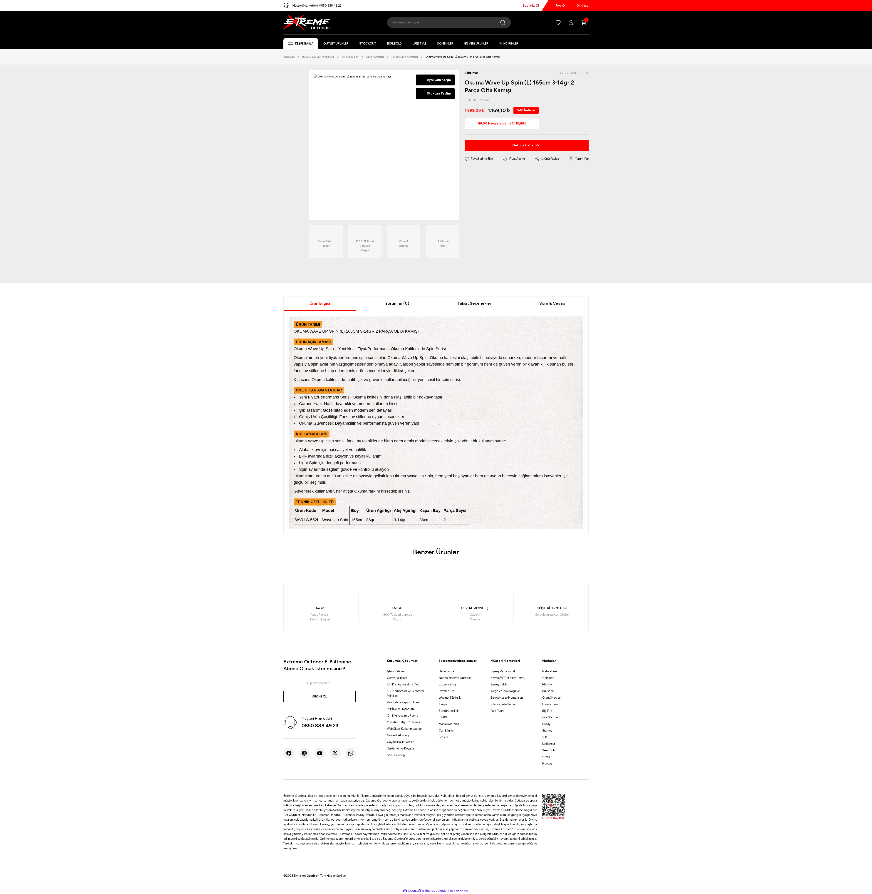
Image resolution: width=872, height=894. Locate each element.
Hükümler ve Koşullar (401, 748)
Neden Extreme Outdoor (455, 678)
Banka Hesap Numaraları (506, 697)
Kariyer (443, 704)
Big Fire (547, 710)
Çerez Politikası (397, 678)
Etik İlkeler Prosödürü (400, 709)
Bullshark (548, 691)
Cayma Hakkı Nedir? (400, 742)
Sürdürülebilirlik (449, 710)
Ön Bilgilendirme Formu (402, 715)
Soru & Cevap (552, 303)
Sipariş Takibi (499, 684)
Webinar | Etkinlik (450, 697)
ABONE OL (319, 696)
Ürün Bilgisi (320, 303)
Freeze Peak (550, 704)
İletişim (443, 737)
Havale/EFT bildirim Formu (507, 678)
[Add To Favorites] (479, 158)
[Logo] (306, 22)
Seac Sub (548, 750)
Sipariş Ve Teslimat (502, 671)
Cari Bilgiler (446, 730)
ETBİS (443, 717)
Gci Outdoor (550, 717)
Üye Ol (560, 5)
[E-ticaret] (435, 891)
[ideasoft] (412, 891)
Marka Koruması (449, 724)
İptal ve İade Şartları (503, 704)
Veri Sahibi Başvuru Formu (404, 702)
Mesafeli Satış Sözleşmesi (404, 722)
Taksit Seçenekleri (474, 303)
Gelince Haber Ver (526, 145)
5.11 (544, 737)
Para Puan (497, 710)
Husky (546, 724)
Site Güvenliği (396, 755)
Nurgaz (547, 763)
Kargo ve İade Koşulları (505, 691)
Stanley (547, 730)
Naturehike (549, 671)
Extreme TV (446, 691)
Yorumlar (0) (397, 303)
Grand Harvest (551, 697)
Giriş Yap (582, 5)
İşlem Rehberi (396, 671)
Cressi (546, 757)
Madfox (547, 684)
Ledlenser (548, 743)
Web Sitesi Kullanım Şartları (404, 728)
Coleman (548, 678)
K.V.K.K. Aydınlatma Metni (404, 684)
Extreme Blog (447, 684)
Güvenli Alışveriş (398, 735)
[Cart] (583, 22)
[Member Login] (571, 22)
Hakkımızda (446, 671)
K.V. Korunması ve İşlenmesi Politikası (405, 693)
